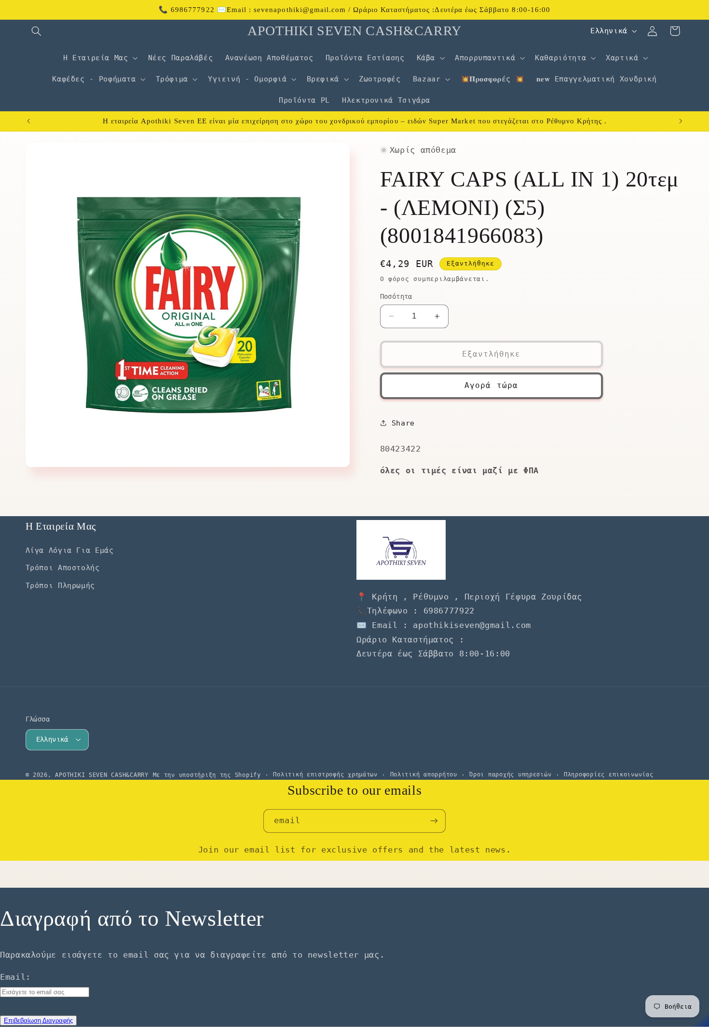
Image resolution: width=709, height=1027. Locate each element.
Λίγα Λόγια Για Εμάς (70, 550)
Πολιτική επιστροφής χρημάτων (325, 774)
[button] (37, 31)
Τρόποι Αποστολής (63, 567)
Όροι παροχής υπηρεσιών (510, 774)
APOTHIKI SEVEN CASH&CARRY (101, 775)
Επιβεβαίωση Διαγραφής (38, 1020)
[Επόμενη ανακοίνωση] (680, 121)
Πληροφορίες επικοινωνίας (609, 774)
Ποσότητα (396, 296)
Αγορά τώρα (491, 385)
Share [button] (403, 423)
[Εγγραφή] (434, 821)
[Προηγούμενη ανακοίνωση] (28, 121)
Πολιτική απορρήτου (423, 774)
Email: (15, 977)
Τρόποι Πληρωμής (60, 585)
